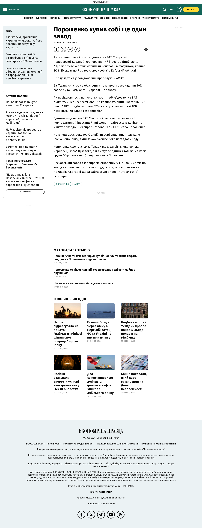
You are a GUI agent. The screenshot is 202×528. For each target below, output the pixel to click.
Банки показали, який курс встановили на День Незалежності (134, 381)
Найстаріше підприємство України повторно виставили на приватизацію (23, 135)
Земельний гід (170, 18)
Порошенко (62, 184)
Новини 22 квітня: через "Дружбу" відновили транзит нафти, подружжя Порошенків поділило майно (95, 257)
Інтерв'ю (135, 18)
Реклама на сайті (35, 444)
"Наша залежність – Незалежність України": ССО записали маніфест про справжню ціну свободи (25, 180)
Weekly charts (151, 18)
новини (28, 18)
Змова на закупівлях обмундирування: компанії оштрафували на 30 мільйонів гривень (24, 73)
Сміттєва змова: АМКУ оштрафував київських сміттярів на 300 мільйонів (24, 58)
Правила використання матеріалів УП (118, 444)
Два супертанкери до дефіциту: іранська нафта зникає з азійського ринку (100, 383)
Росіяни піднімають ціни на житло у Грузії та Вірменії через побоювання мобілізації (24, 117)
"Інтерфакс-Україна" (113, 455)
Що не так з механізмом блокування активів (83, 283)
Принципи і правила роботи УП (158, 444)
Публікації (41, 18)
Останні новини (17, 96)
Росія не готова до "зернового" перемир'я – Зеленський (23, 164)
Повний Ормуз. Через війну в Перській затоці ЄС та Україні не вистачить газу (99, 329)
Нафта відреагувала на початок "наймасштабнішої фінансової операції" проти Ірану (68, 333)
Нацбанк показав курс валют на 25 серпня (21, 103)
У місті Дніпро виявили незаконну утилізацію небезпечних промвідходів (24, 150)
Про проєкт (54, 444)
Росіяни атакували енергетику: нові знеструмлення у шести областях (66, 381)
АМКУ (77, 184)
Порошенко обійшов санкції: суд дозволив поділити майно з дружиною (95, 271)
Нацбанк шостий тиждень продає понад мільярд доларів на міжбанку (133, 329)
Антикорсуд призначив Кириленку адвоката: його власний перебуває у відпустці (24, 42)
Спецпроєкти (120, 18)
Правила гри (91, 18)
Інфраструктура (72, 18)
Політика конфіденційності (78, 444)
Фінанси (105, 18)
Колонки (55, 18)
